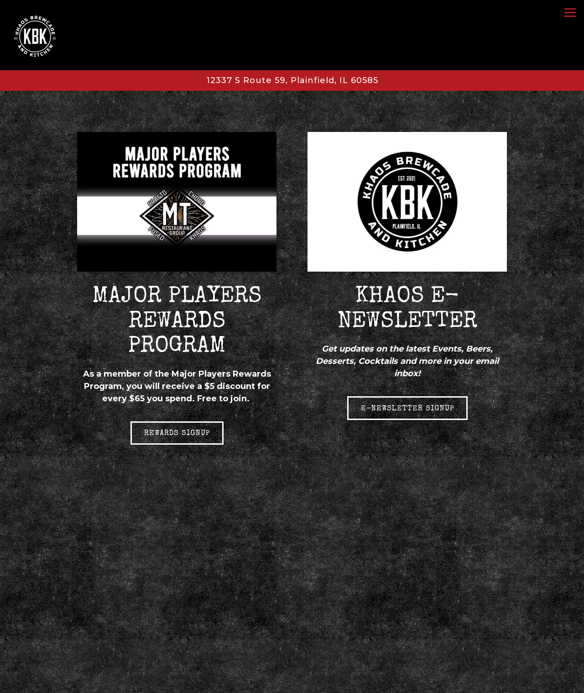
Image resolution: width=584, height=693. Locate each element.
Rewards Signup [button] (177, 433)
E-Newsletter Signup (407, 409)
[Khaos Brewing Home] (44, 35)
